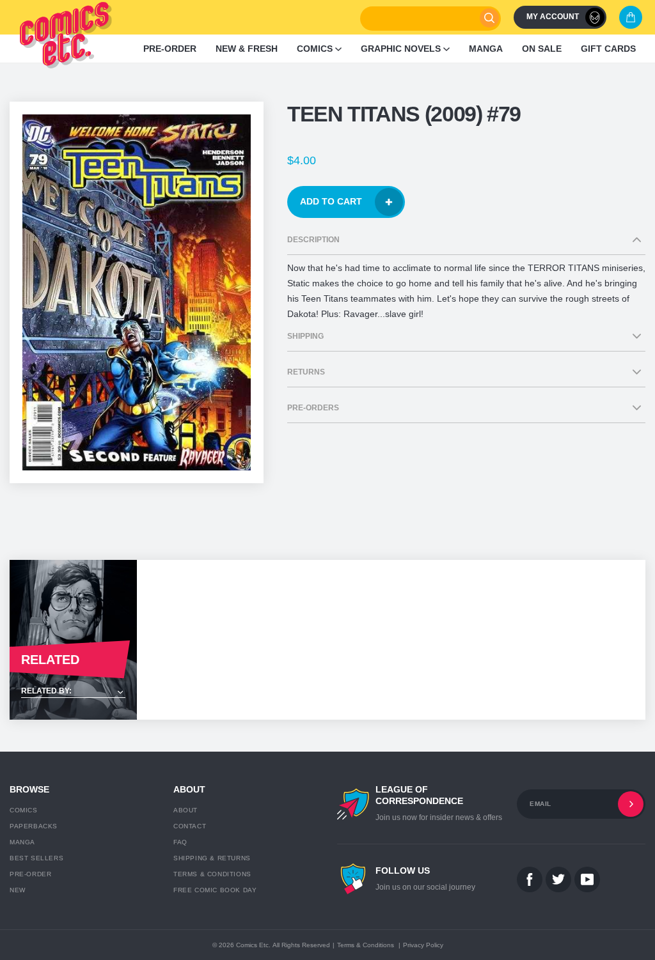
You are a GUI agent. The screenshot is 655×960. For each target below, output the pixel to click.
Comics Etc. (253, 944)
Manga (22, 842)
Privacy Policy (423, 944)
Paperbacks (34, 826)
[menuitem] (170, 49)
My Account (552, 16)
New (18, 890)
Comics (24, 810)
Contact (189, 826)
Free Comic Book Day (214, 890)
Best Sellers (36, 858)
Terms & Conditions (212, 874)
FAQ (180, 842)
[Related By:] (73, 692)
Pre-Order (30, 874)
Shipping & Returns (212, 858)
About (185, 810)
